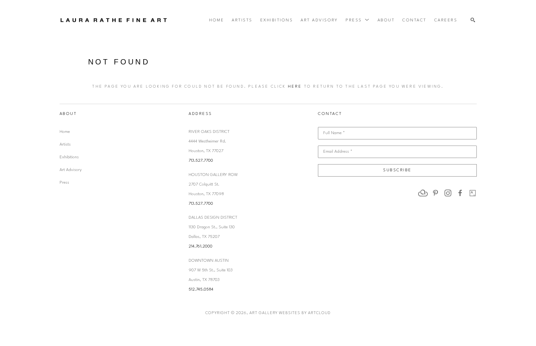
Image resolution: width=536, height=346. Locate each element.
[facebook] (460, 193)
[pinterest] (435, 193)
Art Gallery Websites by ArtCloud (290, 313)
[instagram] (448, 193)
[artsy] (473, 193)
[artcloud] (423, 193)
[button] (358, 20)
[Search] (473, 20)
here (295, 87)
